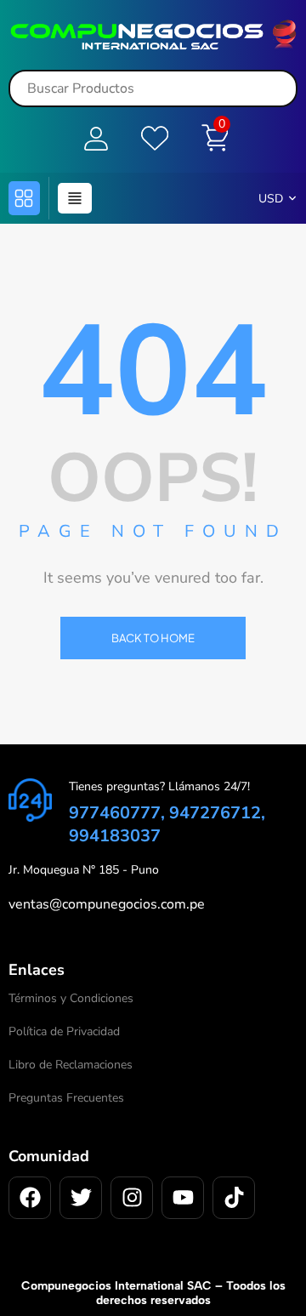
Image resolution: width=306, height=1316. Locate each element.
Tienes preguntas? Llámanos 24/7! (159, 786)
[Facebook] (29, 1197)
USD (270, 199)
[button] (24, 198)
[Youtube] (183, 1197)
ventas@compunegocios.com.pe (106, 904)
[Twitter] (81, 1197)
